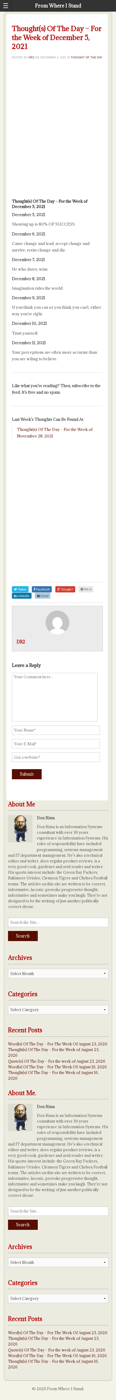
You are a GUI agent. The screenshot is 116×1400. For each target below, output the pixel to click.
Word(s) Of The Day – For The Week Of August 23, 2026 (57, 1044)
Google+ (66, 589)
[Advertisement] (58, 131)
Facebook (42, 589)
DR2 (31, 57)
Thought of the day (86, 57)
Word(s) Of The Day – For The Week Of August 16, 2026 (57, 1066)
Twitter (21, 589)
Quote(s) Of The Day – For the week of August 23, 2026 (56, 1061)
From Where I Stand (58, 5)
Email (44, 595)
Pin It (87, 589)
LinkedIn (23, 595)
